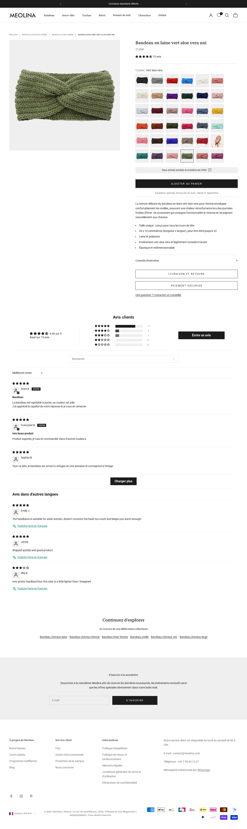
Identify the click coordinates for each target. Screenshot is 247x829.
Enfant (162, 15)
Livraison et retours (186, 273)
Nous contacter (64, 767)
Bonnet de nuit (122, 15)
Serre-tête (68, 15)
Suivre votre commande (69, 754)
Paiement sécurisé (186, 285)
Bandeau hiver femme (115, 636)
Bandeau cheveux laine (53, 636)
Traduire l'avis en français (32, 525)
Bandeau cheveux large (193, 636)
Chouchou (144, 15)
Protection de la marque (69, 761)
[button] (144, 56)
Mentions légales (112, 765)
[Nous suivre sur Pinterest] (31, 796)
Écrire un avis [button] (201, 335)
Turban (86, 15)
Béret (102, 15)
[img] (20, 383)
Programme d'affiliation (23, 761)
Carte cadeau (17, 754)
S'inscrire (134, 700)
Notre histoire (17, 748)
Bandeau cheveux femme (34, 35)
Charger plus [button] (123, 481)
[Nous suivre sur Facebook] (11, 796)
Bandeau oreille (139, 636)
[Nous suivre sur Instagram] (21, 796)
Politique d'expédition (115, 748)
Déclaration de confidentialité (119, 782)
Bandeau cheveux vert (164, 636)
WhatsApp (203, 769)
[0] (219, 15)
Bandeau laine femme (63, 35)
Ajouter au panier (186, 183)
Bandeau (49, 15)
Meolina (13, 35)
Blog (12, 767)
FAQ (57, 748)
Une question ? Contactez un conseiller (158, 295)
